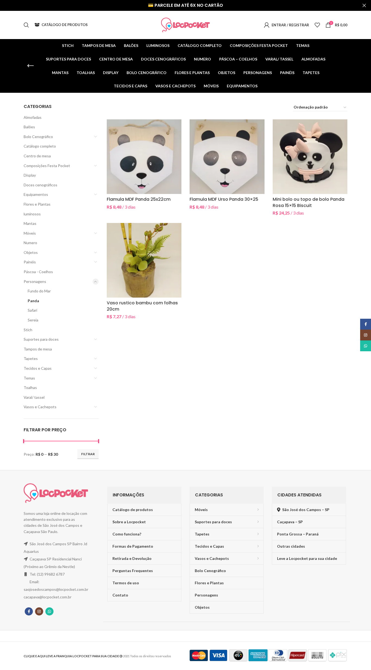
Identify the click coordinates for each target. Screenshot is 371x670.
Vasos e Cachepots (40, 406)
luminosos (32, 214)
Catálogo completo (40, 146)
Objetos (31, 252)
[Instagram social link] (39, 611)
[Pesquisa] (26, 25)
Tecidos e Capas (38, 368)
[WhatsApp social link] (49, 611)
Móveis (30, 233)
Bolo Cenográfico (38, 136)
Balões (29, 127)
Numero (30, 242)
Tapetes (31, 358)
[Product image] (227, 156)
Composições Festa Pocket (47, 165)
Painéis (30, 262)
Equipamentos (36, 194)
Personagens (35, 281)
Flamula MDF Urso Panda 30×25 (224, 199)
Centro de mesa (37, 156)
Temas (29, 378)
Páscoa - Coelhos (38, 271)
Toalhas (30, 387)
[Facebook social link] (29, 611)
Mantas (30, 223)
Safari (32, 310)
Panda (33, 300)
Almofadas (33, 117)
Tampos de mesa (38, 349)
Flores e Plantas (37, 204)
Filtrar (88, 454)
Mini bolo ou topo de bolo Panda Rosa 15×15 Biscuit (308, 202)
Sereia (33, 320)
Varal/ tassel (34, 397)
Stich (28, 329)
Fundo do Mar (39, 291)
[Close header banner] (364, 5)
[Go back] (30, 65)
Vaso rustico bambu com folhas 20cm (142, 306)
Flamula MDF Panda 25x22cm (139, 199)
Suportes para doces (41, 339)
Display (30, 175)
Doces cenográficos (40, 185)
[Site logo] (185, 24)
